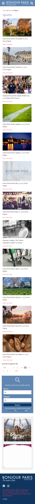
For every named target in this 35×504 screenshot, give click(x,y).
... (9, 367)
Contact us (6, 494)
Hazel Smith (5, 246)
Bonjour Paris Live (21, 492)
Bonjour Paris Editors (8, 44)
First (4, 368)
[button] (17, 39)
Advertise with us (15, 494)
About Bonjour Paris (9, 490)
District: (6, 389)
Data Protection (7, 496)
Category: (7, 397)
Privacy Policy (10, 410)
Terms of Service (21, 410)
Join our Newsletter (8, 492)
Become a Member (22, 490)
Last (16, 371)
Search (17, 405)
